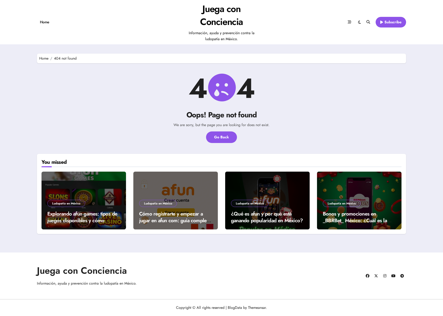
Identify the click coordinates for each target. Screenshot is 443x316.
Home (44, 22)
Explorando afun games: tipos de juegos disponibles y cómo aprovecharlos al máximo (82, 220)
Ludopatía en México (66, 203)
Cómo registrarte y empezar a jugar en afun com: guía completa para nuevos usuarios (174, 220)
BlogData (235, 307)
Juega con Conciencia (221, 15)
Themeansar (257, 307)
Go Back (221, 137)
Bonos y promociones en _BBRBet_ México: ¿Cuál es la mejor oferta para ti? (355, 220)
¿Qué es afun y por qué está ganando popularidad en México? (267, 217)
